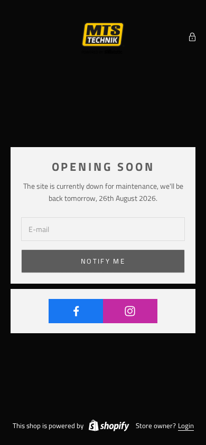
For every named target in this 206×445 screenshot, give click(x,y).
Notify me (103, 261)
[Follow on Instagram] (130, 311)
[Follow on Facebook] (76, 311)
